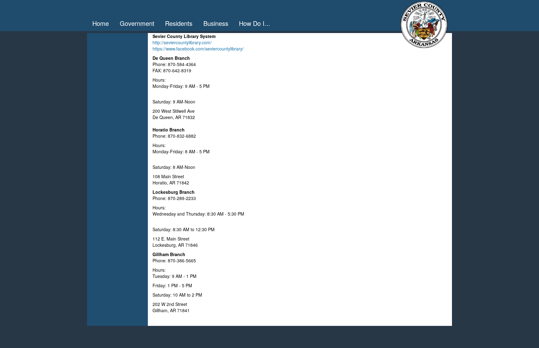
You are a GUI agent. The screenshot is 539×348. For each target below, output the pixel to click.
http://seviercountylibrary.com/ (182, 42)
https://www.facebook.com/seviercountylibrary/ (198, 48)
